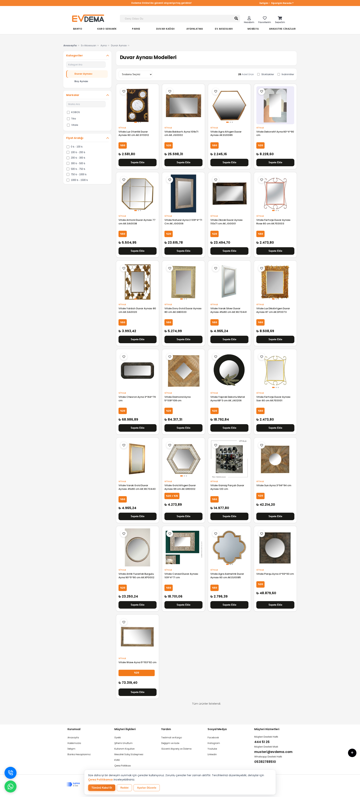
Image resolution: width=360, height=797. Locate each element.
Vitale (74, 125)
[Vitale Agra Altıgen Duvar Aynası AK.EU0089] (229, 105)
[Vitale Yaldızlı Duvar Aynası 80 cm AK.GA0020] (137, 282)
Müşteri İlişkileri (125, 729)
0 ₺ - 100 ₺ (76, 146)
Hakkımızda (74, 743)
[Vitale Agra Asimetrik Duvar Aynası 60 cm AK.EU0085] (229, 547)
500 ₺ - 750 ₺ (78, 168)
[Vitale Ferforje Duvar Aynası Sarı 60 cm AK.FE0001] (275, 370)
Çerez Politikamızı (100, 779)
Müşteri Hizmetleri (266, 729)
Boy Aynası (81, 81)
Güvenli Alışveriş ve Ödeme (176, 748)
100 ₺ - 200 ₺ (78, 152)
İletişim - (265, 3)
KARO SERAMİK (106, 28)
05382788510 (265, 762)
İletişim (71, 748)
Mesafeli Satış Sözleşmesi (128, 754)
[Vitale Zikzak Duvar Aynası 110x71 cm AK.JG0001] (229, 194)
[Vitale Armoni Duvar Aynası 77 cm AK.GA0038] (137, 194)
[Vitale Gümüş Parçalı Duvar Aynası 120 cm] (229, 459)
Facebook (213, 737)
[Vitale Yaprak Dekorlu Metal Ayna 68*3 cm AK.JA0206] (229, 370)
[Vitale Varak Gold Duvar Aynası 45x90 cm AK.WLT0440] (137, 459)
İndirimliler (288, 74)
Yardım (166, 729)
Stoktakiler (267, 74)
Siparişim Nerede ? (282, 3)
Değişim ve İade (170, 743)
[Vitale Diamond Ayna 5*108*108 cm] (183, 370)
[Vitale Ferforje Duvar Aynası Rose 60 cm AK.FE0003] (275, 194)
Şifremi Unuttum (123, 743)
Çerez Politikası (122, 765)
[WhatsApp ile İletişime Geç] (10, 787)
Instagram (214, 743)
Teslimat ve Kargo (171, 737)
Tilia (73, 118)
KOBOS (75, 112)
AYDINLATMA (194, 28)
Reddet (124, 787)
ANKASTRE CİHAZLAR (282, 28)
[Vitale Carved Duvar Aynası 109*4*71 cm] (183, 547)
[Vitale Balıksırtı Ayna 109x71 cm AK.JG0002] (183, 105)
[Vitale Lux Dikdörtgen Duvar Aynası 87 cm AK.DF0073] (275, 282)
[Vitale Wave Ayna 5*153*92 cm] (137, 636)
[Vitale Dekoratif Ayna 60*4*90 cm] (275, 105)
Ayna (103, 45)
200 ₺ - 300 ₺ (78, 157)
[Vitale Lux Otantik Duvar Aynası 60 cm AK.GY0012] (137, 105)
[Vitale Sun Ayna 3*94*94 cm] (275, 459)
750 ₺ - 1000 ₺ (78, 174)
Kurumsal (74, 729)
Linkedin (212, 754)
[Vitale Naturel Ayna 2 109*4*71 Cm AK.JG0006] (183, 194)
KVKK (117, 760)
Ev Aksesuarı (88, 45)
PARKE (136, 28)
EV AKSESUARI (224, 28)
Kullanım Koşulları (124, 748)
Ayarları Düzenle (146, 787)
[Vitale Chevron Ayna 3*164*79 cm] (137, 370)
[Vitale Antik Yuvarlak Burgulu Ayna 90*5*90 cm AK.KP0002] (137, 547)
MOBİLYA (253, 28)
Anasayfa (73, 737)
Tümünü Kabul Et (102, 787)
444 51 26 (262, 742)
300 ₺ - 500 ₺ (78, 163)
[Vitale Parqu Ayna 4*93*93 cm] (275, 547)
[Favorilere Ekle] (123, 91)
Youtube (212, 748)
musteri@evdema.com (273, 752)
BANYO (77, 28)
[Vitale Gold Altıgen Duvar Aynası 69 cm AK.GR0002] (183, 459)
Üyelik (117, 737)
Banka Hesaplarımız (79, 754)
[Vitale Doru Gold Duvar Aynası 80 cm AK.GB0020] (183, 282)
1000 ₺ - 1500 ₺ (79, 179)
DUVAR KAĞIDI (165, 28)
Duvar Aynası (119, 45)
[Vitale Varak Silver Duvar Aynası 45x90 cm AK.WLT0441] (229, 282)
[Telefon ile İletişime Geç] (10, 773)
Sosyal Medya (217, 729)
